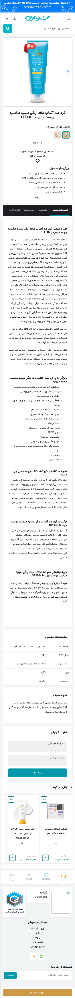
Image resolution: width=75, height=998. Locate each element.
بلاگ (37, 933)
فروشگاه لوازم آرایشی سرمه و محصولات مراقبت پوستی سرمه (39, 583)
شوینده (29, 498)
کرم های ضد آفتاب (45, 263)
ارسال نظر (37, 772)
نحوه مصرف (29, 210)
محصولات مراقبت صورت (31, 152)
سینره (35, 143)
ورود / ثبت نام (37, 928)
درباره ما (37, 938)
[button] (68, 72)
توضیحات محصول (60, 210)
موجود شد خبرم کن (37, 992)
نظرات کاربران (14, 210)
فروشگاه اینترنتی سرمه (32, 267)
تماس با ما (37, 942)
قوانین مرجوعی (38, 947)
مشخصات (43, 210)
